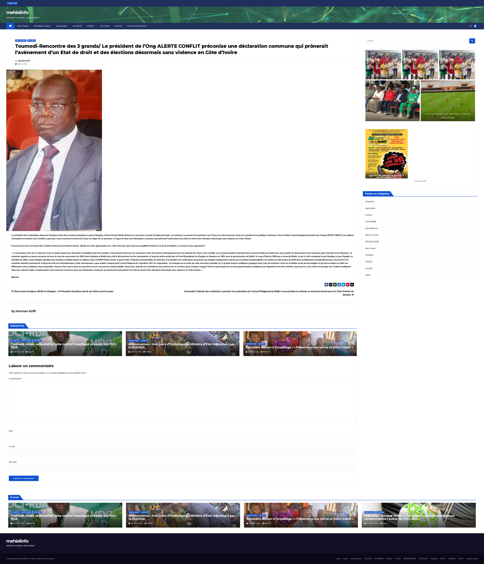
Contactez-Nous (137, 26)
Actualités (16, 340)
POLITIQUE (22, 26)
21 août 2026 (373, 523)
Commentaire (15, 379)
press (31, 352)
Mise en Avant (21, 40)
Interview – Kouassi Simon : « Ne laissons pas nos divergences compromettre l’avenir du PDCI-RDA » (409, 517)
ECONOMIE (61, 26)
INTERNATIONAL (42, 26)
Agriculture (370, 208)
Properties (434, 559)
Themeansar (49, 559)
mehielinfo (17, 12)
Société (144, 340)
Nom (11, 431)
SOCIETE (77, 26)
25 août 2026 (255, 523)
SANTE (118, 26)
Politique (31, 40)
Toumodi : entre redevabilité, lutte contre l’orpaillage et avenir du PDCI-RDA (64, 345)
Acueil (345, 559)
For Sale (398, 559)
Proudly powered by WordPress (18, 559)
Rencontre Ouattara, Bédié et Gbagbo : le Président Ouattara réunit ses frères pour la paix (63, 291)
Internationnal (371, 228)
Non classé (370, 248)
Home (338, 559)
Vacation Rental (472, 559)
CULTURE (104, 26)
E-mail (12, 446)
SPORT (90, 26)
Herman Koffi (24, 61)
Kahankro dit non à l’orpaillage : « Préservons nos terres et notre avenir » (299, 347)
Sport (367, 275)
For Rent (389, 559)
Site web (13, 462)
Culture (368, 215)
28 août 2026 (19, 523)
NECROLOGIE (372, 242)
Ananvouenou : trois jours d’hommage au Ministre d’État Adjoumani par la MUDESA (181, 345)
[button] (471, 26)
